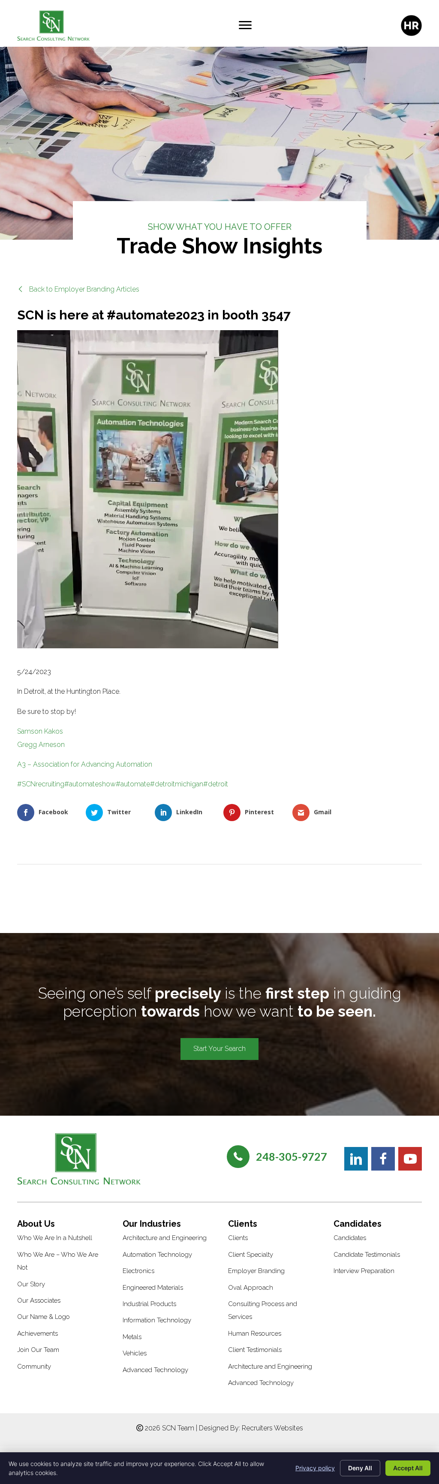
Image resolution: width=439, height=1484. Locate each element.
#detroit (215, 784)
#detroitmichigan (176, 784)
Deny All (360, 1468)
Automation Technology (157, 1254)
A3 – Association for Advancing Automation (84, 764)
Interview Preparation (364, 1271)
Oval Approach (250, 1287)
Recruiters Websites (272, 1428)
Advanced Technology (155, 1370)
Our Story (31, 1284)
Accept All (408, 1468)
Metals (132, 1337)
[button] (78, 289)
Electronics (138, 1271)
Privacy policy (315, 1468)
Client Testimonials (255, 1350)
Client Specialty (250, 1254)
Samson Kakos (40, 731)
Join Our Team (38, 1350)
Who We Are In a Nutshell (54, 1238)
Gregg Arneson (41, 744)
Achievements (37, 1333)
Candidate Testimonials (367, 1254)
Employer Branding (256, 1271)
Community (34, 1366)
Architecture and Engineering (165, 1238)
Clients (238, 1238)
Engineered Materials (153, 1287)
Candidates (350, 1238)
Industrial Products (149, 1304)
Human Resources (254, 1333)
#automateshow (90, 784)
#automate (133, 784)
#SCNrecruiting (40, 784)
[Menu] (245, 25)
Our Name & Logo (43, 1317)
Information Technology (157, 1320)
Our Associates (38, 1300)
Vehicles (135, 1353)
